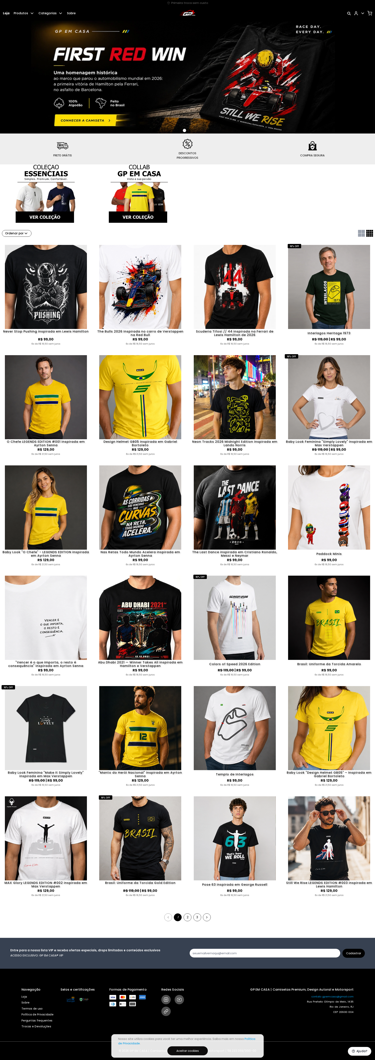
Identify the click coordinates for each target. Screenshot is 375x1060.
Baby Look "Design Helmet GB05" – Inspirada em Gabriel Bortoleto (329, 774)
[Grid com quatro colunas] (369, 233)
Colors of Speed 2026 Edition (234, 664)
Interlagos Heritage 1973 (329, 333)
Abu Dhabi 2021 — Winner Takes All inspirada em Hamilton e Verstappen (140, 664)
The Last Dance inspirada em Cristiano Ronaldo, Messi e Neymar (234, 553)
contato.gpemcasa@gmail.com (332, 996)
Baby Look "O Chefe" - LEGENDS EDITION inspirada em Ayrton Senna (46, 553)
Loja (6, 13)
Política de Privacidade (37, 1014)
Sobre (71, 13)
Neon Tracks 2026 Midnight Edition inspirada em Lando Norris (234, 443)
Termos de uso (32, 1009)
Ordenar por (14, 233)
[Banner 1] (189, 130)
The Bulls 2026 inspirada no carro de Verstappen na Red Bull (140, 333)
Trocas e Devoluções (36, 1026)
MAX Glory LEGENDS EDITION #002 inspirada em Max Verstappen (45, 884)
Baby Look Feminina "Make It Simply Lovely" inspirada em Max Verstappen (46, 774)
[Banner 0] (184, 130)
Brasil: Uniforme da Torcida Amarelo (329, 664)
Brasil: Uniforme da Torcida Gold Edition (140, 883)
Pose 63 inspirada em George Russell (234, 884)
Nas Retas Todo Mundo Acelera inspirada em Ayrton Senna (140, 553)
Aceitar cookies (187, 1051)
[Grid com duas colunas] (361, 233)
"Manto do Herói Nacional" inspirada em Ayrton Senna (140, 774)
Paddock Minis (329, 554)
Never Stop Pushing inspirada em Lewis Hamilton (46, 332)
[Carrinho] (369, 13)
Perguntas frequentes (36, 1020)
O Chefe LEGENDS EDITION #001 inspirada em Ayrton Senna (46, 443)
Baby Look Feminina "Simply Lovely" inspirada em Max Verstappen (329, 443)
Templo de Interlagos (235, 774)
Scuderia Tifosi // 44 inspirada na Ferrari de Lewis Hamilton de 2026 (234, 333)
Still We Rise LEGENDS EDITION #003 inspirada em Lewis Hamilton (329, 884)
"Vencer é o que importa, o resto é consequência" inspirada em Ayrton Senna (45, 664)
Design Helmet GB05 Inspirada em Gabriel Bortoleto (140, 443)
